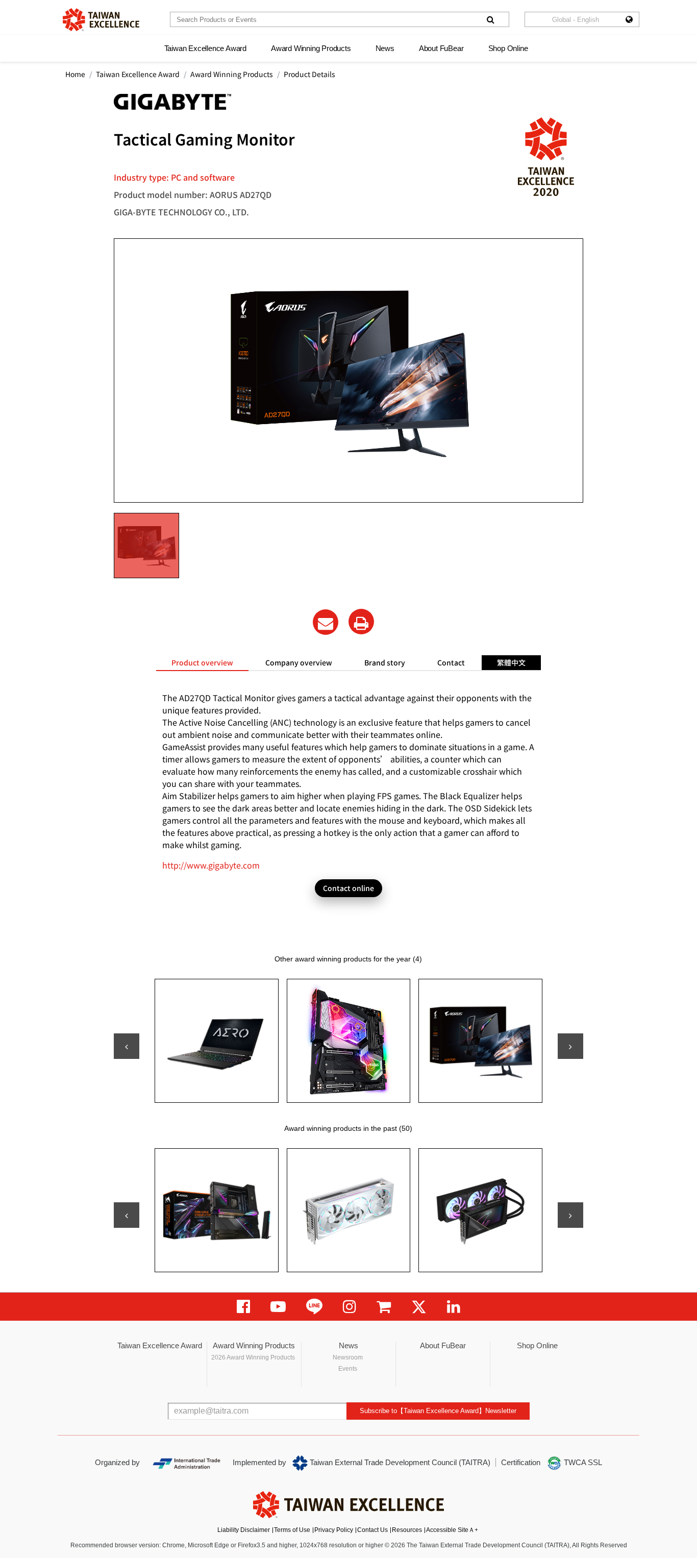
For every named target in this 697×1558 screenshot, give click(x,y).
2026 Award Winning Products (253, 1357)
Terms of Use (292, 1530)
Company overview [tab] (298, 662)
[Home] (101, 19)
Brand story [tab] (384, 662)
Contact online (348, 888)
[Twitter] (419, 1306)
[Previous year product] (126, 1215)
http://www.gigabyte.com (211, 865)
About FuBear (441, 48)
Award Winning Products (311, 48)
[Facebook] (243, 1306)
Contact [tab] (451, 662)
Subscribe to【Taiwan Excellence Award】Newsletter (438, 1411)
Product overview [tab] (202, 662)
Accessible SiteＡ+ (452, 1530)
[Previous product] (126, 1046)
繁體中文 (511, 662)
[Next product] (570, 1046)
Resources (407, 1530)
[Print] (361, 621)
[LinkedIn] (453, 1306)
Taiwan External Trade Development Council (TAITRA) (399, 1462)
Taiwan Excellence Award (205, 48)
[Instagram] (349, 1306)
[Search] (490, 19)
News (385, 48)
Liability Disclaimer (243, 1530)
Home (75, 74)
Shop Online (508, 48)
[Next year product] (570, 1215)
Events (347, 1369)
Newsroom (348, 1357)
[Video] (278, 1306)
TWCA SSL (582, 1462)
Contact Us (372, 1530)
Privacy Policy (333, 1530)
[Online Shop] (384, 1306)
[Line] (314, 1306)
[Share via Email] (325, 622)
